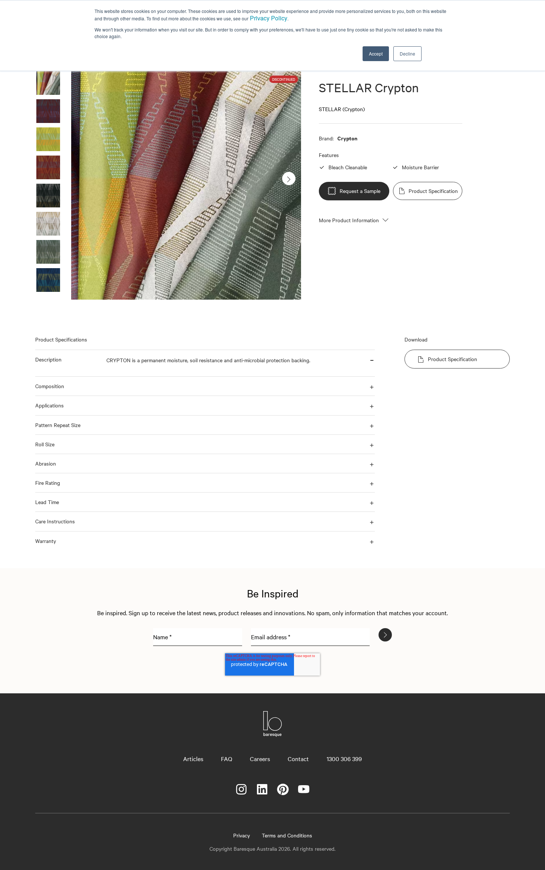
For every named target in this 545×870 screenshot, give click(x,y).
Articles (193, 758)
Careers (260, 758)
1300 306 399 (344, 758)
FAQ (226, 758)
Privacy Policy (268, 18)
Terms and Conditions (287, 835)
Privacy (241, 835)
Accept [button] (376, 53)
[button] (67, 363)
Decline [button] (407, 53)
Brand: (326, 138)
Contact (298, 758)
